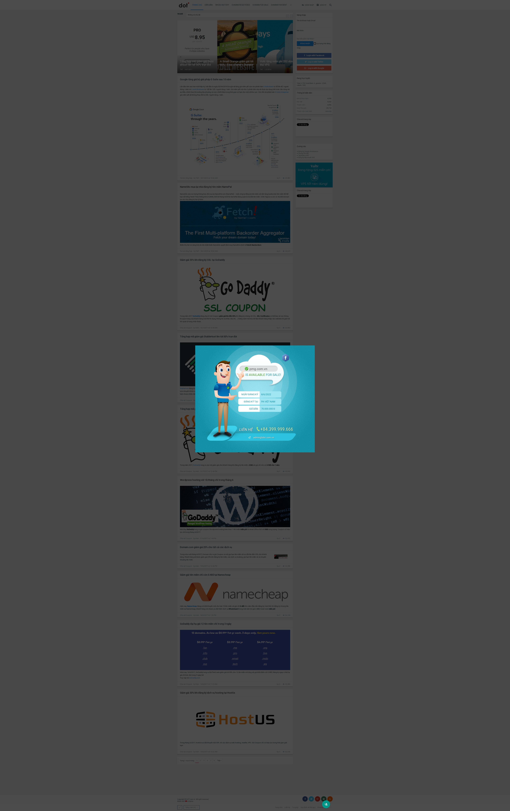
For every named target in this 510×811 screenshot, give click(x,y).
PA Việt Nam (268, 401)
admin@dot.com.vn (263, 437)
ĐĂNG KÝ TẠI (251, 401)
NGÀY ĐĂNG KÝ (249, 394)
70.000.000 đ (268, 408)
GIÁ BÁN (253, 408)
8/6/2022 (266, 394)
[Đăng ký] (326, 804)
